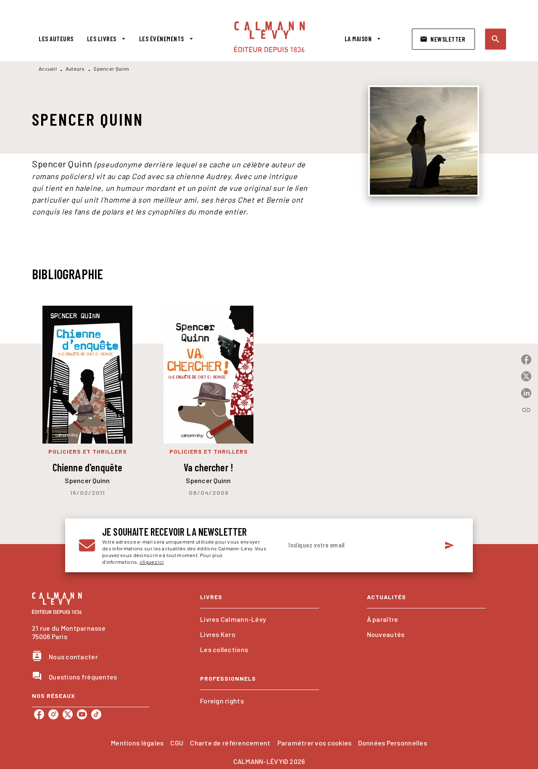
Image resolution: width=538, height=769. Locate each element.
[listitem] (39, 714)
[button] (443, 39)
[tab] (56, 39)
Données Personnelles (392, 743)
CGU (176, 743)
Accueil (48, 68)
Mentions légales (137, 743)
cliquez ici (152, 562)
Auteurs (75, 68)
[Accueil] (269, 37)
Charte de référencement (230, 743)
